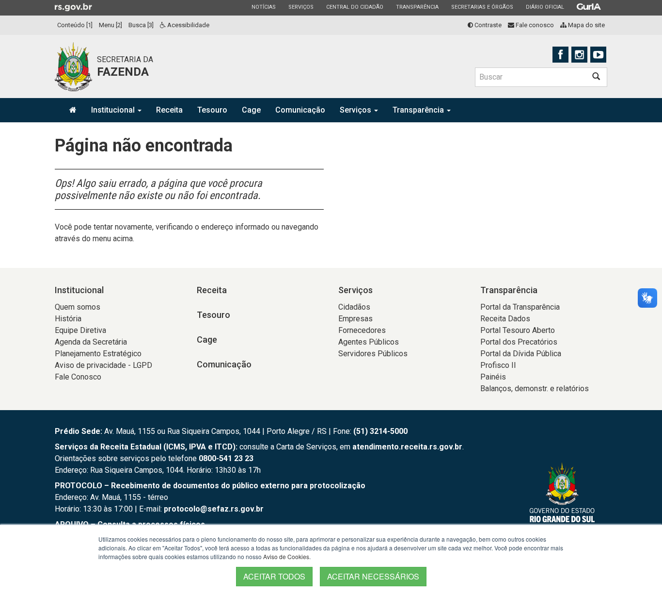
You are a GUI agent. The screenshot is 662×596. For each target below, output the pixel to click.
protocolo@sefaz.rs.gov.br (214, 508)
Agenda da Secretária (91, 342)
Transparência (417, 6)
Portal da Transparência (520, 307)
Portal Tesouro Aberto (517, 330)
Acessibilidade (187, 25)
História (68, 318)
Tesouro (212, 110)
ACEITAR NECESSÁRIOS (373, 576)
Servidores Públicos (373, 353)
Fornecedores (362, 330)
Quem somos (77, 307)
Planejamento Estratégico (98, 353)
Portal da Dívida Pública (520, 353)
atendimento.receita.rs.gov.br (407, 446)
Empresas (355, 318)
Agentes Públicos (368, 342)
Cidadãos (354, 307)
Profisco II (498, 365)
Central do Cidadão (354, 6)
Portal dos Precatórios (518, 342)
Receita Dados (505, 318)
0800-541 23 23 (226, 458)
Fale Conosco (78, 376)
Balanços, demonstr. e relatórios (534, 388)
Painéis (493, 376)
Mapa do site (586, 25)
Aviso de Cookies (286, 556)
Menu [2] (110, 25)
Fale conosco (534, 25)
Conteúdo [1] (75, 25)
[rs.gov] (73, 7)
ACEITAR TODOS (274, 576)
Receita (169, 110)
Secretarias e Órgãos (482, 6)
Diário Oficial (544, 6)
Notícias (263, 6)
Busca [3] (141, 25)
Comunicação (300, 110)
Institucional (114, 110)
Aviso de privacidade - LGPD (103, 365)
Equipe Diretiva (80, 330)
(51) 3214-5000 (380, 431)
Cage (251, 110)
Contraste (487, 25)
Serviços (301, 6)
